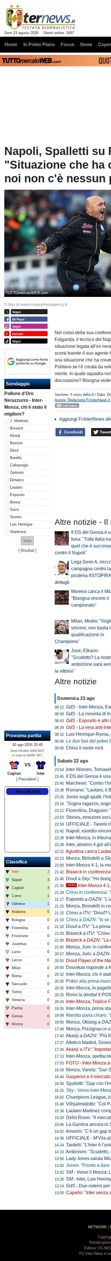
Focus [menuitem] (67, 44)
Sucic (14, 509)
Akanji (15, 435)
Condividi (73, 432)
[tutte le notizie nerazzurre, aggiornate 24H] (40, 17)
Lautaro (16, 487)
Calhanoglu (19, 465)
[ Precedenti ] (27, 779)
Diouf (14, 450)
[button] (27, 540)
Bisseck (16, 428)
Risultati (27, 550)
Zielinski (17, 472)
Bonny (15, 502)
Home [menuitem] (11, 44)
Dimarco (17, 480)
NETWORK (97, 1227)
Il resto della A (82, 394)
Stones (16, 517)
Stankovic (18, 532)
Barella (15, 458)
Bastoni (16, 443)
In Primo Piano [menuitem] (39, 44)
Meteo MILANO (27, 792)
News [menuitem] (86, 44)
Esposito (17, 495)
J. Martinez (19, 421)
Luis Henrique (21, 524)
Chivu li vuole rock (84, 747)
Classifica (16, 861)
